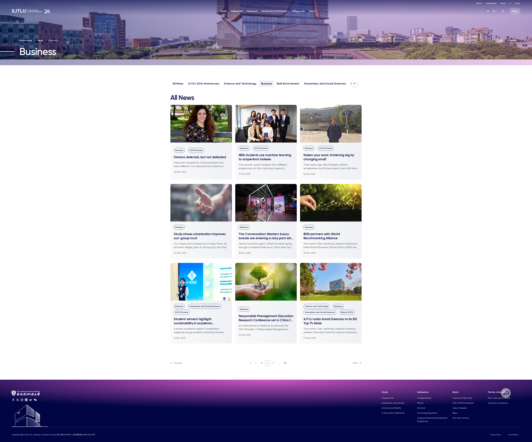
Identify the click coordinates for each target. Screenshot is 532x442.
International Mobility (391, 408)
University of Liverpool (498, 403)
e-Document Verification (393, 413)
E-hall (517, 3)
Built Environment (288, 83)
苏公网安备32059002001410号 (84, 435)
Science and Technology (240, 83)
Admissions (237, 11)
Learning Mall (491, 3)
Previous (178, 363)
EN (488, 11)
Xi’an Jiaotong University (499, 398)
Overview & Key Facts (462, 398)
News (40, 40)
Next (355, 363)
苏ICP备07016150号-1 (64, 435)
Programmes (388, 398)
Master (420, 403)
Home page (25, 40)
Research (252, 11)
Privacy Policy (495, 435)
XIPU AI (479, 3)
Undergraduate (424, 398)
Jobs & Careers (459, 408)
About (312, 11)
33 (285, 363)
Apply (514, 11)
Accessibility (513, 435)
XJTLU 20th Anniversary (203, 83)
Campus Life (298, 11)
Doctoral (421, 408)
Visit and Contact (460, 418)
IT (510, 3)
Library (503, 3)
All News (178, 83)
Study (224, 11)
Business (266, 83)
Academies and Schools (274, 11)
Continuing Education (427, 413)
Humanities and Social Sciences (325, 83)
